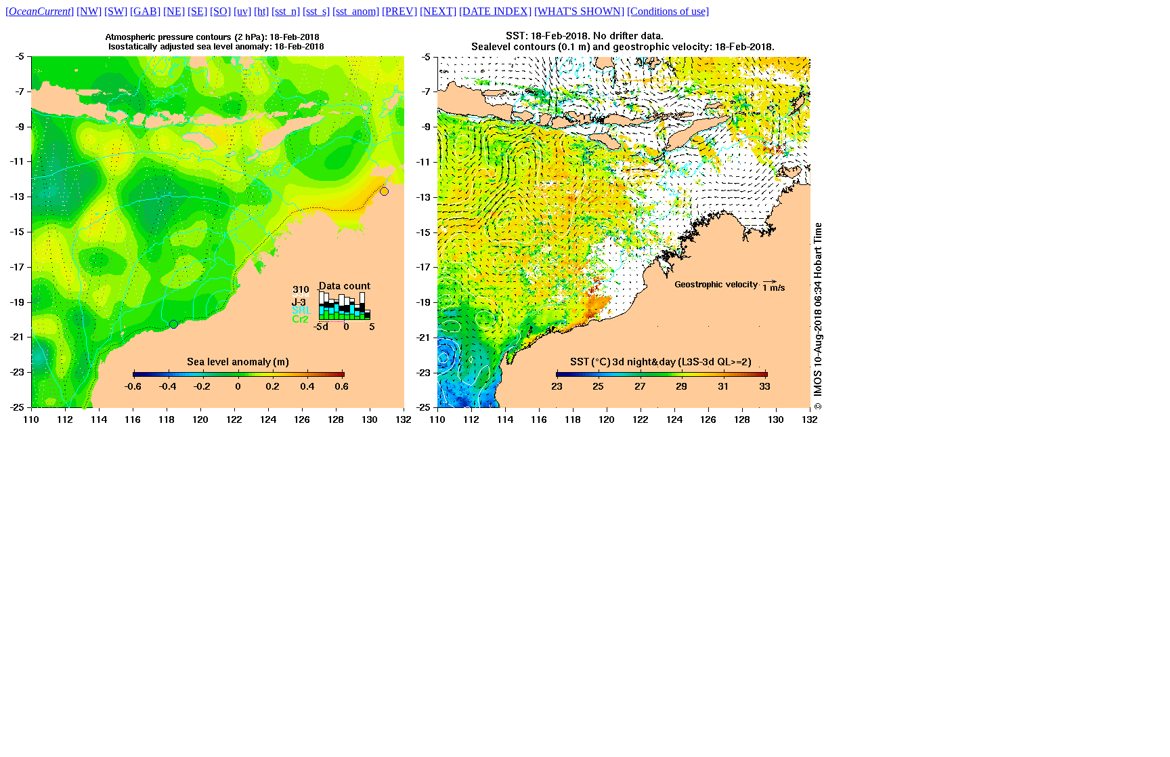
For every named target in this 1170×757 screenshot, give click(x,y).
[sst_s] (316, 11)
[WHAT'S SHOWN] (579, 11)
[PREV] (399, 11)
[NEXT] (438, 11)
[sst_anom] (355, 11)
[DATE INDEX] (495, 11)
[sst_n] (286, 11)
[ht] (261, 11)
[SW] (115, 11)
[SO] (220, 11)
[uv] (242, 11)
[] (39, 11)
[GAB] (145, 11)
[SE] (197, 11)
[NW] (89, 11)
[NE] (174, 11)
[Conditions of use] (668, 11)
